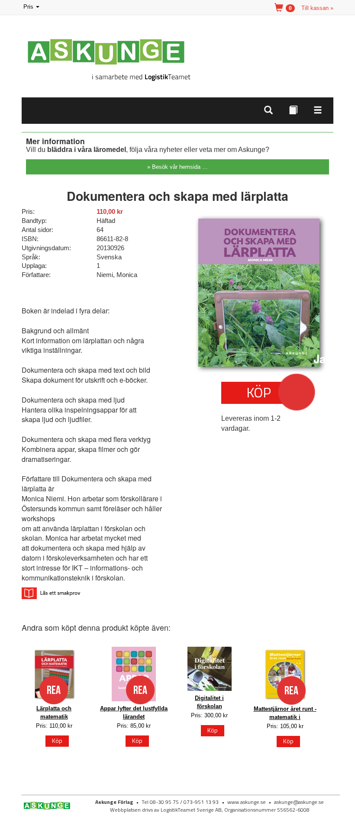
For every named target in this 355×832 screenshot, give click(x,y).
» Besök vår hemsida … (177, 167)
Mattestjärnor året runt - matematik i (285, 713)
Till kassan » (317, 8)
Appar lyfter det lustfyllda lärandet (134, 712)
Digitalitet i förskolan (209, 702)
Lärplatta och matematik (53, 712)
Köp (258, 392)
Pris (32, 7)
